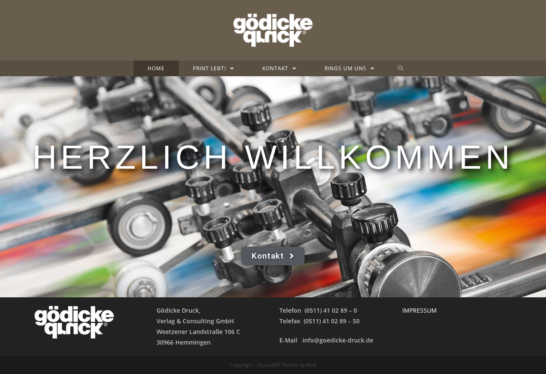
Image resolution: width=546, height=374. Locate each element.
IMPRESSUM (419, 310)
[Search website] (401, 68)
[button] (273, 256)
